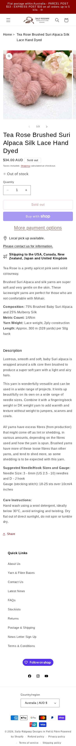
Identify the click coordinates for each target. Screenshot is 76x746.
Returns (13, 618)
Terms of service (29, 743)
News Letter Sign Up (22, 636)
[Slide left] (29, 126)
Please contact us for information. (28, 246)
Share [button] (11, 533)
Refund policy (36, 736)
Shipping (25, 166)
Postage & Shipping (21, 627)
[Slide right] (46, 126)
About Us (14, 563)
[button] (8, 20)
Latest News (16, 591)
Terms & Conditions (21, 646)
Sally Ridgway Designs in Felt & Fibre (37, 731)
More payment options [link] (38, 227)
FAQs (12, 600)
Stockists (14, 609)
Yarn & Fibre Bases (21, 572)
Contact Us (15, 582)
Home (7, 34)
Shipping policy (52, 743)
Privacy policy (56, 736)
